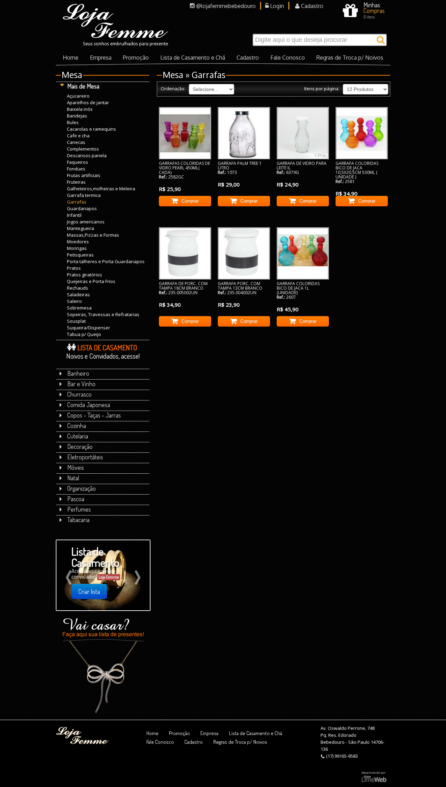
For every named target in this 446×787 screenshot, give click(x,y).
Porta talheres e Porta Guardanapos (106, 261)
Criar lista (89, 591)
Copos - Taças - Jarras (94, 415)
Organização (81, 488)
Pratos (74, 268)
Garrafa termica (84, 195)
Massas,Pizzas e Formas (93, 235)
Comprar (190, 201)
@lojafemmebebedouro (225, 5)
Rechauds (77, 288)
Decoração (80, 446)
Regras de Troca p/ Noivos (349, 57)
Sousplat (76, 321)
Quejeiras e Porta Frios (91, 281)
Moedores (78, 241)
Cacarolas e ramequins (91, 129)
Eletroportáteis (85, 457)
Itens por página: (321, 88)
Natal (73, 478)
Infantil (74, 215)
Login (276, 5)
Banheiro (78, 373)
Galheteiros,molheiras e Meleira (101, 188)
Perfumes (79, 509)
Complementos (83, 149)
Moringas (77, 248)
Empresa (101, 57)
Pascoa (75, 499)
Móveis (75, 467)
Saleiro (74, 301)
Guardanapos (82, 208)
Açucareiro (78, 96)
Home (70, 57)
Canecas (76, 142)
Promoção (136, 57)
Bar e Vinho (81, 384)
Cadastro (311, 5)
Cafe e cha (78, 135)
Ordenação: (173, 88)
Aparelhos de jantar (88, 102)
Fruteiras (76, 182)
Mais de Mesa (83, 86)
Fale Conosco (287, 57)
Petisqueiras (80, 255)
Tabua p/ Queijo (84, 334)
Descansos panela (87, 155)
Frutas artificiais (83, 175)
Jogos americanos (86, 221)
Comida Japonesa (88, 404)
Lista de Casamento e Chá (192, 57)
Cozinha (76, 425)
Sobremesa (79, 308)
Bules (73, 122)
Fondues (76, 168)
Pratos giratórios (84, 274)
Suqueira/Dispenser (88, 327)
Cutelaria (77, 436)
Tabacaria (78, 520)
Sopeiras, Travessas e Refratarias (103, 314)
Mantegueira (80, 228)
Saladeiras (78, 294)
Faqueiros (77, 162)
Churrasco (79, 394)
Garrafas (76, 202)
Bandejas (77, 116)
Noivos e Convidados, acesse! (103, 351)
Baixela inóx (80, 109)
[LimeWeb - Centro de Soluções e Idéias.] (374, 776)
